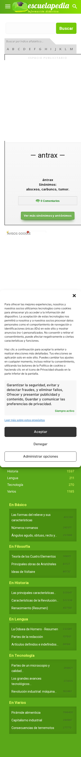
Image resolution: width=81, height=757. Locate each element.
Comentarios (50, 201)
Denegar (40, 444)
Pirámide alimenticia (25, 712)
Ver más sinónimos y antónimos (48, 216)
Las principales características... (33, 593)
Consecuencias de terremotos (32, 728)
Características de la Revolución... (34, 600)
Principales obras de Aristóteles (33, 564)
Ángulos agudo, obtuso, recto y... (34, 535)
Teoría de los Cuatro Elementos (33, 556)
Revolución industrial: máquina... (34, 691)
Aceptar (40, 432)
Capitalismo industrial (26, 720)
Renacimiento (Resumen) (29, 608)
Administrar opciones (40, 456)
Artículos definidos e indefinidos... (34, 644)
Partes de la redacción (27, 637)
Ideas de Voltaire (23, 572)
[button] (74, 295)
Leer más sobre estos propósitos (24, 420)
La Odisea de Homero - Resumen (34, 629)
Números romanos (24, 528)
